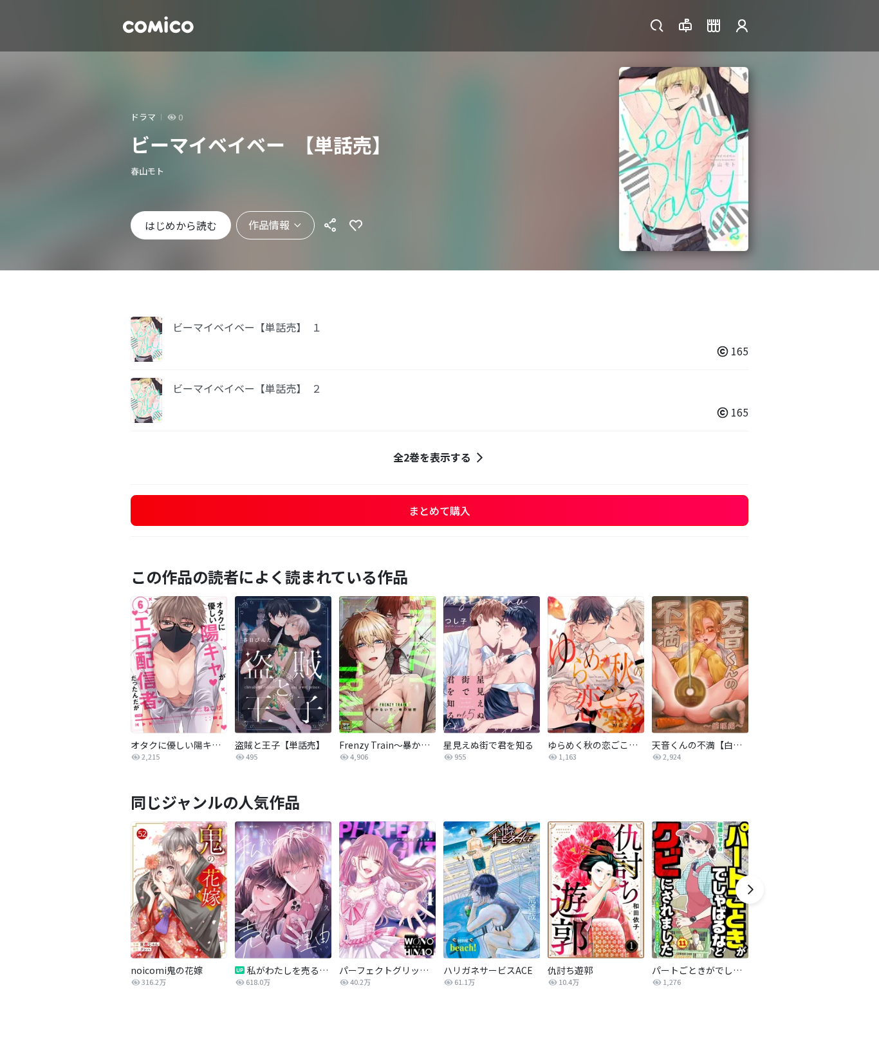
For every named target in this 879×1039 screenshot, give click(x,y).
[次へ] (750, 889)
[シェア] (330, 225)
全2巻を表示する (432, 457)
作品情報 (269, 224)
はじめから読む (181, 225)
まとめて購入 (439, 510)
